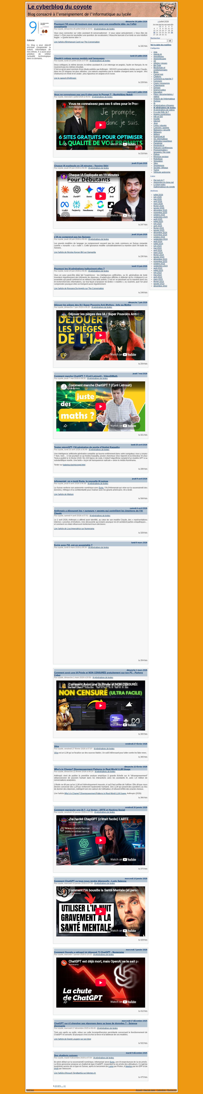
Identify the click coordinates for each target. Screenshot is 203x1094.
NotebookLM (159, 136)
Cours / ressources (162, 83)
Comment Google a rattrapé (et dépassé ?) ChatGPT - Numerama (89, 952)
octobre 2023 (159, 264)
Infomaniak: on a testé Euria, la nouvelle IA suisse (81, 481)
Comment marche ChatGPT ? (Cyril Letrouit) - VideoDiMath (86, 376)
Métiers (157, 134)
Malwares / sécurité (162, 130)
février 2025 (159, 228)
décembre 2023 (160, 259)
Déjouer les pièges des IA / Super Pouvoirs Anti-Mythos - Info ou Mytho (92, 305)
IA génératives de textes (104, 29)
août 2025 (158, 219)
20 (154, 32)
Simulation (158, 161)
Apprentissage (160, 59)
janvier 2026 (159, 208)
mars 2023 (158, 279)
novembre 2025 (160, 212)
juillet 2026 (158, 195)
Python (157, 154)
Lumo (110, 1066)
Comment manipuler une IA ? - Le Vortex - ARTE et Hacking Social (89, 810)
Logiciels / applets (161, 128)
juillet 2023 (158, 270)
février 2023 (159, 281)
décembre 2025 (160, 210)
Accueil (139, 1090)
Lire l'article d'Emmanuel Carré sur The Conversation (77, 42)
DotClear (30, 1090)
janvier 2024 (159, 257)
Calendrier (161, 1090)
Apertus (128, 1066)
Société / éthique (161, 168)
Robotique (158, 159)
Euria (101, 488)
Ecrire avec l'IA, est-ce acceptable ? (73, 545)
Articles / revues (160, 63)
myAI (56, 1068)
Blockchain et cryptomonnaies (160, 69)
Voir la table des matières (161, 45)
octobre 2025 (159, 215)
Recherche (172, 1090)
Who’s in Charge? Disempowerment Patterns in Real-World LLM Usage (92, 769)
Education (158, 92)
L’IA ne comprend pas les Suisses (72, 237)
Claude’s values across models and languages (79, 58)
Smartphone (159, 165)
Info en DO (158, 116)
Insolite (157, 119)
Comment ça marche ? (163, 79)
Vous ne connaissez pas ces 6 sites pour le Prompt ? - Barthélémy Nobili (93, 94)
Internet (157, 121)
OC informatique (161, 139)
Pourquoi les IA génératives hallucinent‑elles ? (79, 268)
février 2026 (159, 206)
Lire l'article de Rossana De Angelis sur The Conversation (79, 288)
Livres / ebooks (160, 125)
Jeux (156, 123)
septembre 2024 (161, 239)
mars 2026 (158, 204)
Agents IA (158, 54)
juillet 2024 (158, 244)
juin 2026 (158, 197)
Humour (157, 101)
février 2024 (159, 255)
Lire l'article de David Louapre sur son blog (72, 1039)
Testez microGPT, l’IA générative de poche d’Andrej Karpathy (87, 447)
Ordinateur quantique (163, 141)
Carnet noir (158, 74)
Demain (157, 88)
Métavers (157, 132)
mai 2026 (158, 199)
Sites (156, 163)
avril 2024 (158, 250)
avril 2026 (158, 201)
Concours (158, 81)
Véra (56, 746)
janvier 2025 (159, 230)
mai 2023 (158, 275)
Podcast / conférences (163, 148)
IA (154, 103)
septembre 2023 (161, 266)
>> (64, 1086)
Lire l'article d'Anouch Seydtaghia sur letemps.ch (75, 1073)
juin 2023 (158, 272)
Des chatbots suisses (66, 1055)
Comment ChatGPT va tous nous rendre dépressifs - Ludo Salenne (90, 881)
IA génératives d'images (164, 105)
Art (155, 61)
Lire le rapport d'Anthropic (65, 78)
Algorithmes (159, 56)
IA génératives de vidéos (164, 110)
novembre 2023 (160, 261)
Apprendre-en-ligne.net (164, 182)
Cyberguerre (159, 85)
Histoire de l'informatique (164, 99)
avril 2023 (158, 277)
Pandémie (158, 143)
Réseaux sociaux (161, 157)
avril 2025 (158, 226)
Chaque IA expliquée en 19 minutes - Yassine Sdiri (81, 165)
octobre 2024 (159, 237)
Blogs (156, 72)
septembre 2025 (161, 217)
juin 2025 (158, 224)
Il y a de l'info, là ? (161, 112)
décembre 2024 (160, 232)
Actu (155, 52)
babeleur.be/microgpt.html (74, 465)
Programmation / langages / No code (162, 151)
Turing (156, 170)
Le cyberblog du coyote (60, 6)
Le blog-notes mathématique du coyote (164, 185)
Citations (157, 76)
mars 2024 (158, 252)
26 (172, 32)
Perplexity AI (159, 145)
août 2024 (158, 241)
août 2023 (158, 268)
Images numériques (162, 114)
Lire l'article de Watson (64, 494)
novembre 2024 (160, 235)
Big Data (157, 65)
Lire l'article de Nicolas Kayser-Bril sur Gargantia (75, 252)
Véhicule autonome (162, 172)
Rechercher (155, 38)
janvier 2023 (159, 284)
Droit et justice (160, 90)
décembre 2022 (160, 286)
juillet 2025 (158, 221)
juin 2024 (158, 246)
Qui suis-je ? (159, 180)
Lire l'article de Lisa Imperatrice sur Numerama (74, 529)
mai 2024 (158, 248)
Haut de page (149, 1090)
